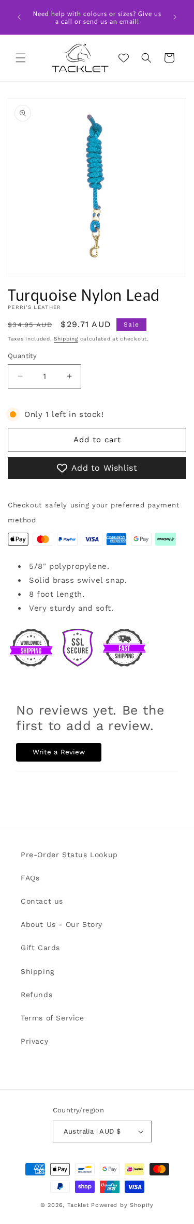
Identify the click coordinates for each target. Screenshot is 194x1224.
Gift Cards (40, 947)
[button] (20, 58)
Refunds (36, 994)
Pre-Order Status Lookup (69, 854)
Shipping (66, 339)
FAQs (30, 878)
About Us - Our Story (61, 924)
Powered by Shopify (122, 1205)
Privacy (34, 1041)
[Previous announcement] (19, 17)
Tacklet (78, 1205)
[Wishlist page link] (123, 58)
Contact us (42, 901)
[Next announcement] (174, 17)
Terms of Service (52, 1018)
